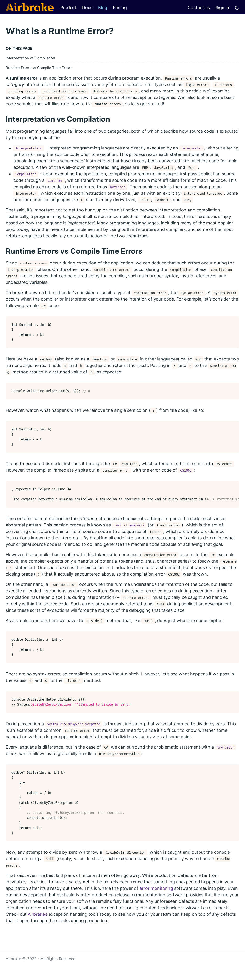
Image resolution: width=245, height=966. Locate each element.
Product (68, 7)
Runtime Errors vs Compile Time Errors (39, 67)
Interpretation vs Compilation (30, 58)
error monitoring (156, 888)
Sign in (222, 7)
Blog (102, 7)
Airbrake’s (37, 914)
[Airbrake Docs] (30, 7)
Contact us (199, 7)
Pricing (120, 7)
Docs (87, 7)
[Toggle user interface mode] (237, 7)
